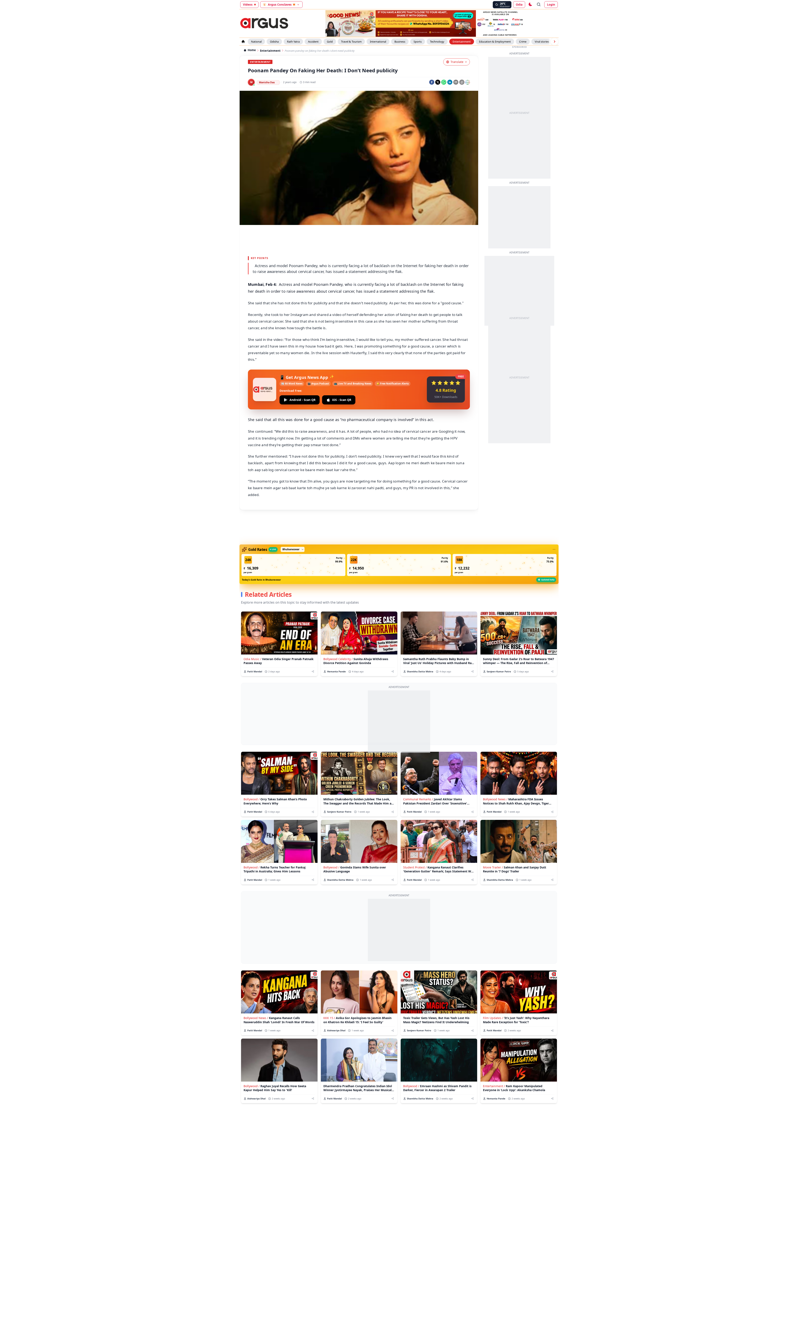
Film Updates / (493, 1018)
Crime (522, 41)
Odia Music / (252, 659)
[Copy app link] (461, 82)
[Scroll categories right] (554, 41)
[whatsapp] (443, 82)
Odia (519, 4)
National (256, 41)
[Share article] (313, 671)
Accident (313, 41)
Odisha (274, 41)
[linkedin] (449, 82)
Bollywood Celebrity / (338, 659)
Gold (330, 41)
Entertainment (462, 41)
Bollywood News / (495, 799)
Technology (437, 41)
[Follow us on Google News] (467, 82)
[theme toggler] (530, 4)
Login (551, 4)
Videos (247, 4)
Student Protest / (415, 867)
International (378, 41)
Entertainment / (494, 1086)
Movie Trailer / (493, 867)
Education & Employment (495, 41)
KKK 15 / (329, 1018)
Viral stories (542, 41)
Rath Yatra (293, 41)
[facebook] (431, 82)
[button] (293, 565)
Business (399, 41)
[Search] (539, 4)
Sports (418, 41)
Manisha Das (267, 82)
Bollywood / (252, 799)
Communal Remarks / (418, 799)
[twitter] (437, 82)
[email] (455, 82)
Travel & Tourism (351, 41)
